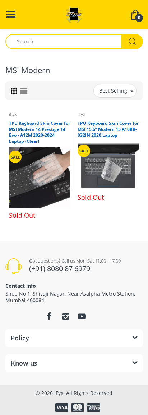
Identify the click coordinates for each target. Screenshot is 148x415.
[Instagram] (65, 316)
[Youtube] (82, 316)
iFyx (13, 114)
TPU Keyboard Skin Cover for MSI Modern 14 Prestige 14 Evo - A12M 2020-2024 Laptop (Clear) (39, 132)
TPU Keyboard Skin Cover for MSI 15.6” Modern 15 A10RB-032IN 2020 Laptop (108, 129)
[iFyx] (74, 13)
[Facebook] (49, 316)
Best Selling (113, 90)
